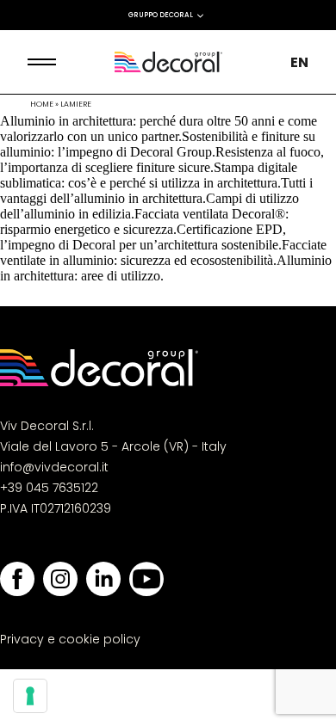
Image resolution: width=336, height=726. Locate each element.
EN (299, 62)
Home (41, 104)
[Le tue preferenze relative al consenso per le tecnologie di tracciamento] (30, 696)
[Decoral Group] (168, 62)
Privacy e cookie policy (70, 639)
